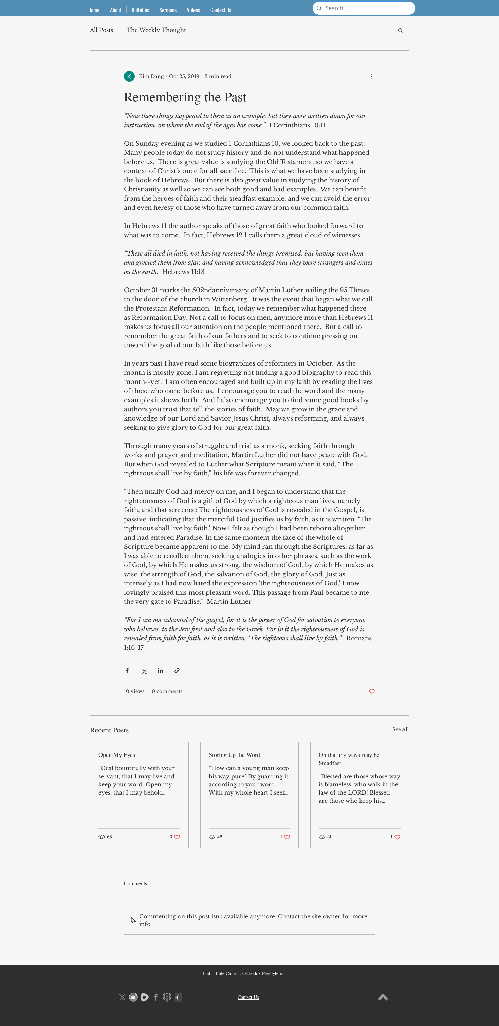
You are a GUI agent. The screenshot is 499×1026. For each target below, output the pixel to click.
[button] (400, 30)
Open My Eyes (116, 754)
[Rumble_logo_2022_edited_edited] (144, 997)
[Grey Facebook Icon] (155, 997)
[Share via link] (177, 670)
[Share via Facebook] (127, 670)
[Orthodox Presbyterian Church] (178, 997)
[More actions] (371, 76)
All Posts (101, 29)
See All (400, 729)
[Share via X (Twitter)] (144, 670)
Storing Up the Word (234, 754)
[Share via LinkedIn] (160, 670)
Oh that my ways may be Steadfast (349, 758)
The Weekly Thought (156, 29)
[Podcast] (167, 997)
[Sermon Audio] (133, 997)
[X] (122, 997)
